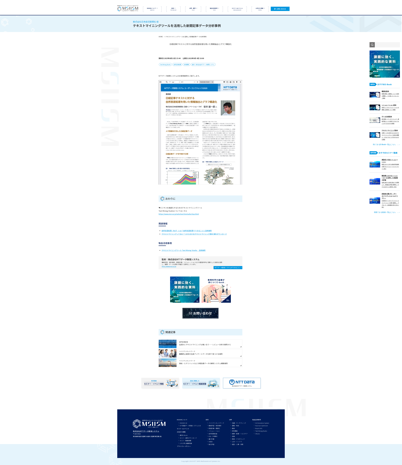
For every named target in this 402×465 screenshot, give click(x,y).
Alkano (257, 434)
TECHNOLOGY (173, 9)
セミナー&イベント (183, 429)
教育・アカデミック (238, 439)
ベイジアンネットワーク (216, 423)
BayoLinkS (258, 428)
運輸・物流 (235, 426)
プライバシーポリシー (184, 446)
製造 (233, 428)
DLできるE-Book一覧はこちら (384, 144)
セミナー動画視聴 (185, 441)
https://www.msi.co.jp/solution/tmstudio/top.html (179, 214)
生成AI (211, 442)
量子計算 (211, 439)
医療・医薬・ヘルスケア (240, 434)
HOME (161, 37)
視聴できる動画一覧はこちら (385, 212)
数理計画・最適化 (214, 428)
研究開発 (186, 64)
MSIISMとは (183, 423)
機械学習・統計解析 (215, 426)
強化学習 (211, 444)
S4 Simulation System (262, 423)
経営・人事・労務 (237, 444)
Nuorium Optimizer (261, 426)
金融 (233, 436)
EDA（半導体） (213, 436)
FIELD (192, 9)
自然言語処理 (177, 64)
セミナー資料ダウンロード (188, 438)
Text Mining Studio (165, 64)
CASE (213, 9)
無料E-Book (183, 435)
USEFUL (259, 9)
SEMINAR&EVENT (237, 9)
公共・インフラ (237, 442)
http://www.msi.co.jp (169, 266)
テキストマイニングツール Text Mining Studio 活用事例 (184, 250)
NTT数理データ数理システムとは (190, 426)
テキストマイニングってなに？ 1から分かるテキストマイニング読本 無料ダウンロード (194, 234)
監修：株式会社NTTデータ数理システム (203, 64)
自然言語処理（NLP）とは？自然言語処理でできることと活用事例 (187, 230)
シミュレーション (214, 431)
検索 (372, 45)
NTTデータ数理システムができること (227, 267)
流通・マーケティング (239, 423)
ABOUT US (151, 9)
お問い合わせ (281, 9)
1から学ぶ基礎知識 (186, 443)
